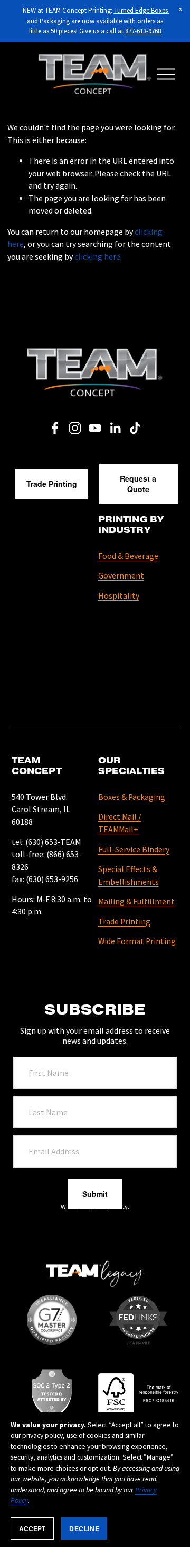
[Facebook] (55, 428)
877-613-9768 (143, 30)
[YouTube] (95, 428)
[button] (180, 9)
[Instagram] (75, 428)
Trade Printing (51, 483)
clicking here (97, 257)
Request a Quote (138, 483)
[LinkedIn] (115, 428)
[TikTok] (135, 428)
